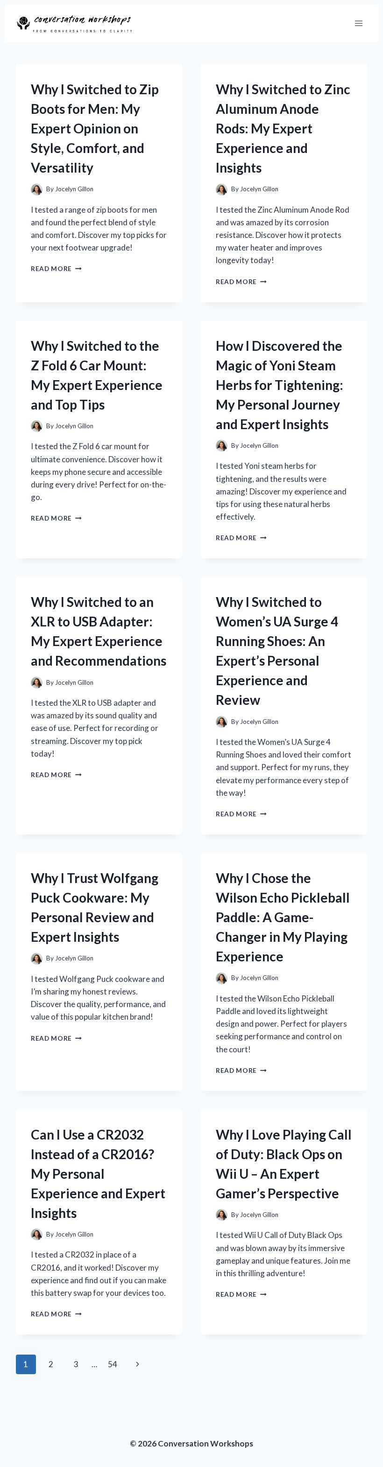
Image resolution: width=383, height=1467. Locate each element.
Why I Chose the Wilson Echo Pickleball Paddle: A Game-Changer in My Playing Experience (283, 917)
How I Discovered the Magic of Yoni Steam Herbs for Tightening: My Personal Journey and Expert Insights (279, 385)
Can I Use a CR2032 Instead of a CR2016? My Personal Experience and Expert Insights (98, 1173)
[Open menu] (358, 23)
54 (112, 1364)
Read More (56, 268)
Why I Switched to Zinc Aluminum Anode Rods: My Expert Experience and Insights (283, 128)
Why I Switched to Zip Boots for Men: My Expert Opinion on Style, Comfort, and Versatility (95, 128)
